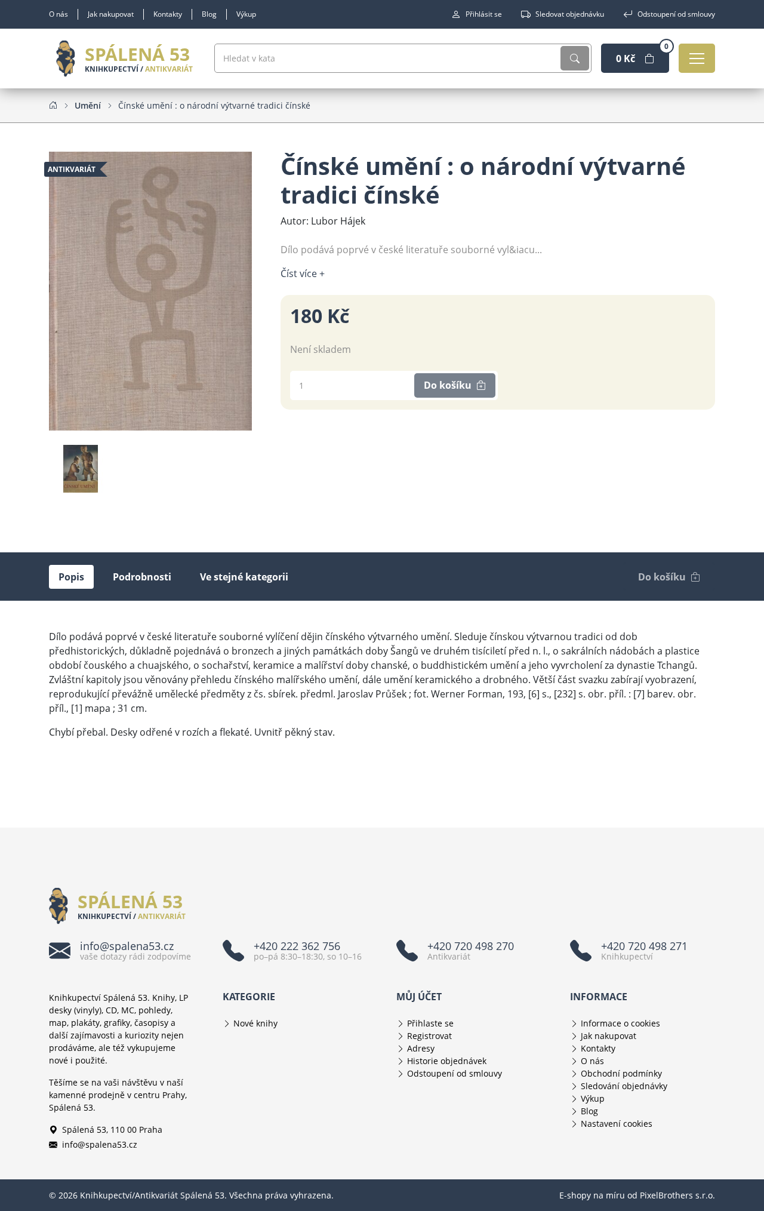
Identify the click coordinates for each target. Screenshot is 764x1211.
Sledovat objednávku (569, 14)
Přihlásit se (484, 14)
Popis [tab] (71, 576)
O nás (58, 14)
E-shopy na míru (592, 1195)
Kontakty (167, 14)
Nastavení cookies (616, 1123)
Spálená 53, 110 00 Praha (112, 1129)
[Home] (53, 105)
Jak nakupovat (111, 14)
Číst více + (303, 273)
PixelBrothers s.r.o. (677, 1195)
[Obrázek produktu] (150, 290)
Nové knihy (255, 1023)
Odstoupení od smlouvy (676, 14)
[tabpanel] (382, 684)
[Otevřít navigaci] (697, 58)
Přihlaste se (430, 1023)
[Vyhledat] (574, 58)
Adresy (421, 1048)
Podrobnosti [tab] (142, 576)
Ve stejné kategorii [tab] (244, 576)
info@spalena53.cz (99, 1144)
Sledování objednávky (624, 1086)
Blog (209, 14)
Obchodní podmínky (621, 1073)
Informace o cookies (620, 1023)
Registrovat (429, 1035)
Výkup (246, 14)
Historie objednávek (446, 1060)
